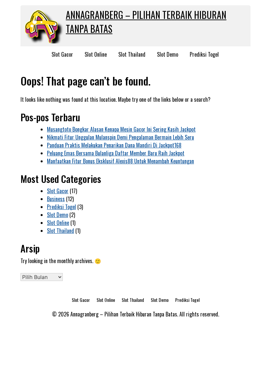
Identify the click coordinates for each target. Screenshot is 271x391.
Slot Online (96, 54)
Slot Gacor (62, 54)
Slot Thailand (131, 54)
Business (56, 199)
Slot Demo (167, 54)
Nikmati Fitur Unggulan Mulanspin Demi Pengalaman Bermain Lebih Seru (120, 137)
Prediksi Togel (204, 54)
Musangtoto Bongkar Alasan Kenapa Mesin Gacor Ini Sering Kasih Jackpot (121, 129)
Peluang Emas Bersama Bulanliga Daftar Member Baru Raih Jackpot (115, 153)
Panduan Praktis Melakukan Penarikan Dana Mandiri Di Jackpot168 (114, 145)
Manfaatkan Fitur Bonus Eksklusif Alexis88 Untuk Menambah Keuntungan (120, 161)
